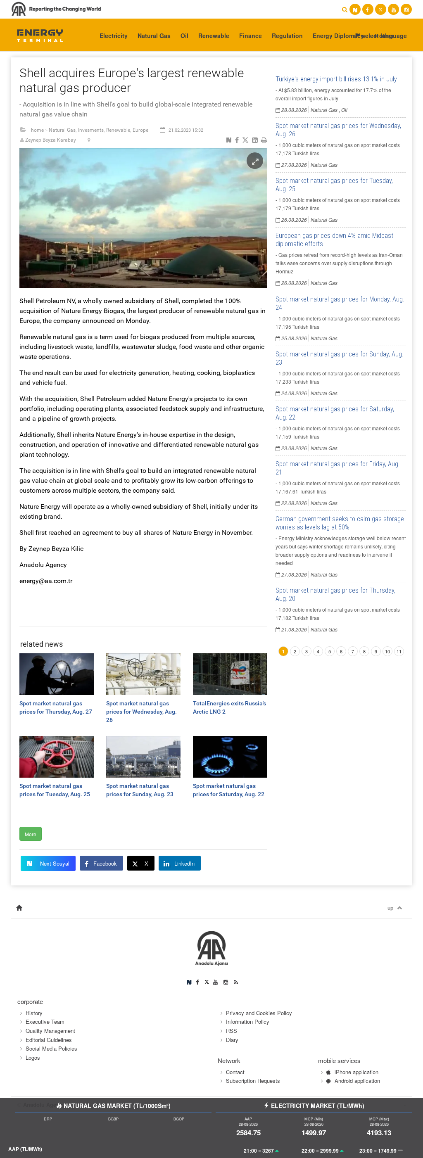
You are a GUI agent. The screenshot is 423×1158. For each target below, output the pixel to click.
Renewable (213, 35)
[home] (19, 908)
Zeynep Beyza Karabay (50, 140)
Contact (235, 1072)
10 (387, 651)
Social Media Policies (51, 1048)
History (34, 1013)
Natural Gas (154, 35)
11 (399, 651)
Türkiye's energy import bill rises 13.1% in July (336, 79)
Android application (357, 1080)
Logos (33, 1057)
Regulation (287, 35)
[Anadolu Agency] (36, 34)
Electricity (114, 35)
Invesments (91, 130)
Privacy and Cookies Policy (259, 1013)
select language (383, 35)
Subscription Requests (253, 1080)
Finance (250, 35)
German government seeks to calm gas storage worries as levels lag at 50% (340, 523)
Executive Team (45, 1021)
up (390, 907)
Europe (140, 130)
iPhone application (356, 1072)
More (30, 834)
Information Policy (247, 1021)
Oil (184, 35)
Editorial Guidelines (49, 1040)
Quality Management (50, 1031)
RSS (231, 1031)
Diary (232, 1040)
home (37, 130)
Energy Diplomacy (338, 35)
